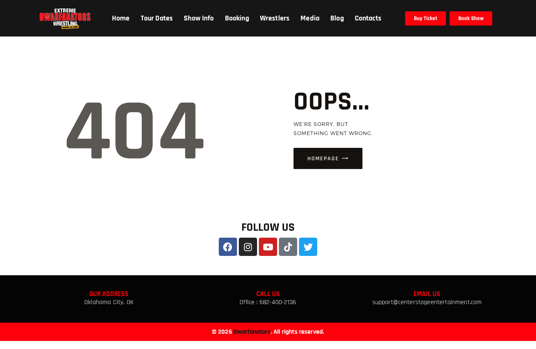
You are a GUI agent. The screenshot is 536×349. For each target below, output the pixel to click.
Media (309, 18)
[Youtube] (268, 247)
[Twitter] (308, 247)
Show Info (199, 18)
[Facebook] (228, 247)
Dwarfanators (252, 331)
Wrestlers (275, 18)
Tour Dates (157, 18)
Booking (237, 18)
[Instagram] (248, 247)
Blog (337, 18)
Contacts (368, 18)
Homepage (323, 158)
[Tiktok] (288, 247)
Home (121, 18)
